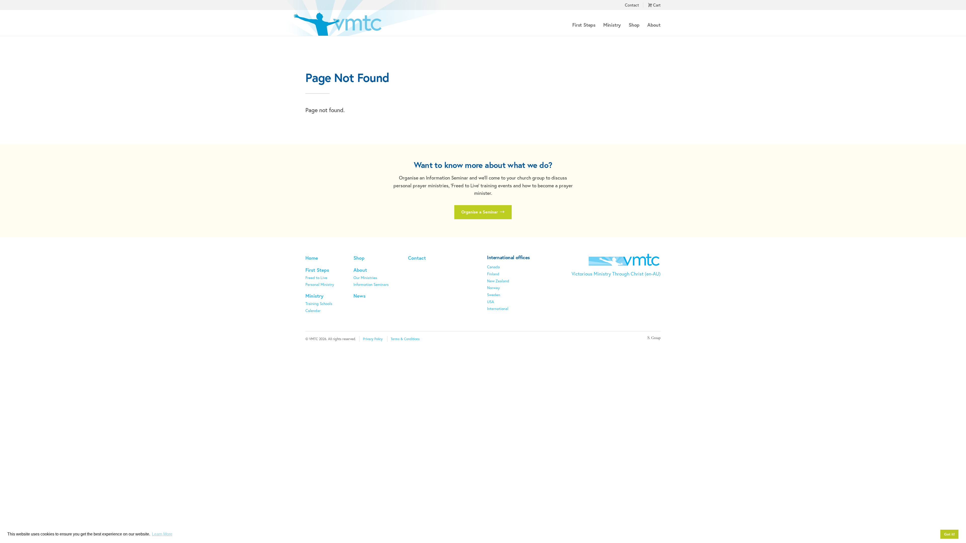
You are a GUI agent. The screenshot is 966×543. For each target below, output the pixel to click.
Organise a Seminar (480, 211)
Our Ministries (365, 277)
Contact (632, 5)
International (497, 308)
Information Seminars (371, 284)
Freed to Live (316, 277)
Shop (634, 25)
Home (311, 258)
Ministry (612, 25)
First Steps (583, 25)
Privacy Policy (373, 339)
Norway (493, 287)
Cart (656, 5)
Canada (493, 266)
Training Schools (318, 303)
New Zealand (498, 280)
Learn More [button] (162, 534)
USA (490, 301)
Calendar (312, 310)
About (654, 25)
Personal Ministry (319, 284)
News (359, 296)
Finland (493, 273)
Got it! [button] (949, 534)
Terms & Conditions (405, 339)
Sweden (493, 294)
